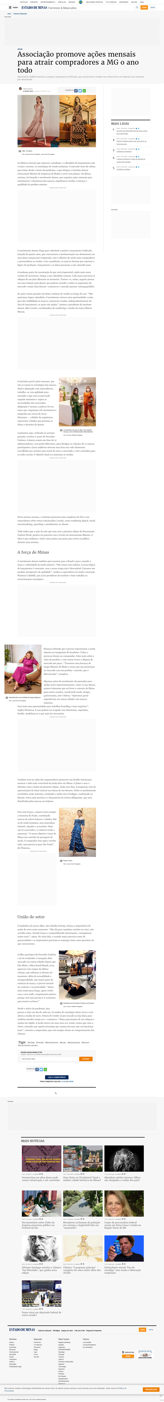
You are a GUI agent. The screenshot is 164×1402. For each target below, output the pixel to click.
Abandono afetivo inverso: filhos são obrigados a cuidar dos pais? (122, 1179)
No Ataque (62, 1376)
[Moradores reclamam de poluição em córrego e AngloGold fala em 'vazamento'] (83, 1203)
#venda (40, 1042)
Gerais (11, 1342)
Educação (12, 1364)
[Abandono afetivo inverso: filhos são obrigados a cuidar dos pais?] (124, 1158)
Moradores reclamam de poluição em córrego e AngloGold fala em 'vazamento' (81, 1225)
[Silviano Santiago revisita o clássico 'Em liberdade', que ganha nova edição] (41, 1248)
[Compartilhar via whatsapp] (84, 91)
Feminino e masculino (20, 14)
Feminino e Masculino (65, 1362)
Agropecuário (63, 1379)
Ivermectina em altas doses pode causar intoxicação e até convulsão (41, 1179)
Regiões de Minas (64, 1342)
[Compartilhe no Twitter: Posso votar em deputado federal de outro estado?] (42, 1309)
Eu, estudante (87, 1347)
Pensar (60, 1371)
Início (9, 14)
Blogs (36, 1350)
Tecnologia (62, 1367)
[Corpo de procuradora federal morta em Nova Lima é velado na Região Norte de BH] (124, 1203)
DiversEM (12, 1354)
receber (86, 1059)
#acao (63, 1042)
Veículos (62, 2)
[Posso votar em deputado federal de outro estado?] (41, 1293)
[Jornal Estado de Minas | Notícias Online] (34, 8)
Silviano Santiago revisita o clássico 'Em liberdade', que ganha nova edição (41, 1270)
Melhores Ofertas (94, 2)
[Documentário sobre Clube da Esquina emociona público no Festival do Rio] (41, 1203)
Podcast (61, 1374)
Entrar (153, 7)
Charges (61, 1354)
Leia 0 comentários (57, 1077)
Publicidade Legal (15, 1367)
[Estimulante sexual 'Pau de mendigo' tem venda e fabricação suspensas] (124, 1248)
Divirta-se (61, 1384)
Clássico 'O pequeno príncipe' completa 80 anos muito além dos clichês (82, 1270)
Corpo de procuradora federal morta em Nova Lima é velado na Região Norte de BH (122, 1225)
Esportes (61, 1369)
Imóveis (72, 2)
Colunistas (13, 1359)
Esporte (34, 2)
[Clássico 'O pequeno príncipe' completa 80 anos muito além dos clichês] (83, 1248)
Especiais (61, 1347)
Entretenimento (48, 2)
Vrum (36, 1354)
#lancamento (51, 1042)
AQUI (142, 2)
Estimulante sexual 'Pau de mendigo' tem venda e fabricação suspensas (122, 1270)
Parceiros (123, 2)
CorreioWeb (87, 1342)
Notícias (24, 2)
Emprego (61, 1352)
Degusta (61, 1364)
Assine (144, 7)
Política (11, 1345)
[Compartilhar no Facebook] (76, 91)
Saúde (11, 1357)
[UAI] (80, 2)
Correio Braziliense (89, 1345)
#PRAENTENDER (64, 1350)
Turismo (61, 1357)
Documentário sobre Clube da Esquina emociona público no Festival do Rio (38, 1225)
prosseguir (151, 1389)
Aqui (35, 1352)
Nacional (12, 1350)
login (63, 1081)
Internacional (13, 1352)
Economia (12, 1347)
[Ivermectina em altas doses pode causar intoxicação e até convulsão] (41, 1158)
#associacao (73, 1042)
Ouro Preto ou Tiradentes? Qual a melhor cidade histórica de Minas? (82, 1179)
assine (71, 1081)
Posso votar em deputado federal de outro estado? (41, 1314)
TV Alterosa (111, 2)
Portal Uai (37, 1342)
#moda (31, 1042)
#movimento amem (28, 1045)
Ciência (60, 1359)
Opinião (61, 1345)
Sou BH (134, 2)
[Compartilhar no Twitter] (80, 91)
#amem (85, 1042)
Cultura (11, 1362)
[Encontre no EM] (137, 7)
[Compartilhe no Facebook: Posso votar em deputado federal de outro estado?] (40, 1309)
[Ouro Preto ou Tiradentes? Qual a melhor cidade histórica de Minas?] (83, 1158)
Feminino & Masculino (62, 8)
